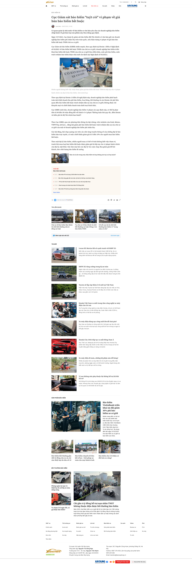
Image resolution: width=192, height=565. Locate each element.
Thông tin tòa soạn (122, 562)
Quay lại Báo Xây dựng (139, 561)
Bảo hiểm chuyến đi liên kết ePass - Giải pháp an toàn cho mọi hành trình (84, 458)
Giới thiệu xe (133, 531)
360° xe (53, 6)
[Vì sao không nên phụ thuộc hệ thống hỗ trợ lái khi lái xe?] (64, 383)
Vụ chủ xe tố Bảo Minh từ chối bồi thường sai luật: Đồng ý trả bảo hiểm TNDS (86, 227)
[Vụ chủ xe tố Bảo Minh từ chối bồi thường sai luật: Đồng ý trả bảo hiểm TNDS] (86, 216)
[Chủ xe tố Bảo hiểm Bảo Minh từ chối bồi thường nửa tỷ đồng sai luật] (62, 216)
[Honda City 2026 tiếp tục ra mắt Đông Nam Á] (64, 346)
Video (113, 6)
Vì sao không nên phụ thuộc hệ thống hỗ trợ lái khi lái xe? (99, 377)
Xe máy (64, 535)
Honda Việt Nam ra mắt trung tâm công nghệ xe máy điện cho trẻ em (99, 304)
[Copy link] (120, 200)
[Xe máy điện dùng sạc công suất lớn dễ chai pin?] (64, 328)
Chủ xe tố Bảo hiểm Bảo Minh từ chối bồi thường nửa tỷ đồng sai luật (62, 227)
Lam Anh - (59, 26)
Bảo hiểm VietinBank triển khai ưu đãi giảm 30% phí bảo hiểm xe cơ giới (111, 408)
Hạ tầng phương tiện (51, 531)
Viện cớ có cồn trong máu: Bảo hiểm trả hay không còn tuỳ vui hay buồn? (93, 155)
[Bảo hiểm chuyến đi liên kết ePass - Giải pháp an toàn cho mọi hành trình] (86, 446)
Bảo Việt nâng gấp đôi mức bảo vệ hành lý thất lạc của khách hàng (76, 178)
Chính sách (49, 527)
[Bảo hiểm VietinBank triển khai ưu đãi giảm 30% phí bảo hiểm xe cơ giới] (75, 416)
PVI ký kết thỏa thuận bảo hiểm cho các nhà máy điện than (74, 181)
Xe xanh (104, 6)
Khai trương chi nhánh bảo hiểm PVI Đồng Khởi (71, 185)
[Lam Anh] (52, 26)
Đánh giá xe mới (80, 527)
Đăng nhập (143, 2)
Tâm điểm (48, 539)
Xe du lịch (65, 527)
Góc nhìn (48, 535)
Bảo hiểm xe (94, 6)
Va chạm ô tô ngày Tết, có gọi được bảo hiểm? (60, 509)
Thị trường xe (64, 6)
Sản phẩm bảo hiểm (58, 398)
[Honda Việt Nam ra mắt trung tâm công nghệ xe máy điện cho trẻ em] (64, 310)
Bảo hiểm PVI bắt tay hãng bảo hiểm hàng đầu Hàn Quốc (74, 189)
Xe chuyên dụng (66, 531)
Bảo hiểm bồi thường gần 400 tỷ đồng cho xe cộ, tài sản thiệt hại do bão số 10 (61, 458)
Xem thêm (56, 192)
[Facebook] (107, 562)
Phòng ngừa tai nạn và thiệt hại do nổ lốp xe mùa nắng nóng (60, 488)
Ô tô (143, 527)
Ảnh (120, 6)
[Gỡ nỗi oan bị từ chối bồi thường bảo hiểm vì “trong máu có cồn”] (110, 216)
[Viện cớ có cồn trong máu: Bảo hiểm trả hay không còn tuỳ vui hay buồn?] (60, 158)
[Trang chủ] (46, 6)
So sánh (78, 531)
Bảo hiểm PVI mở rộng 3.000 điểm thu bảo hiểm (71, 174)
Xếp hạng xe (79, 535)
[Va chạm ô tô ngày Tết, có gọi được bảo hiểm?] (61, 499)
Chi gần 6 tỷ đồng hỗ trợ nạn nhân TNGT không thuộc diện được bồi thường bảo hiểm (96, 505)
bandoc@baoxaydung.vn (118, 555)
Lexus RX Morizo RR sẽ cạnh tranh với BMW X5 (97, 248)
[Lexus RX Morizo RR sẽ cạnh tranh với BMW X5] (64, 255)
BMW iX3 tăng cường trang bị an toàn (93, 267)
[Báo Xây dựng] (132, 6)
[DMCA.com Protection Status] (50, 554)
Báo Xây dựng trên (61, 200)
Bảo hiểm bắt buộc (59, 171)
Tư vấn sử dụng (94, 527)
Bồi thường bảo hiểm (59, 468)
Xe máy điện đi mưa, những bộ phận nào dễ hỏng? (98, 358)
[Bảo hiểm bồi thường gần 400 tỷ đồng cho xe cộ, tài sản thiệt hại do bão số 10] (62, 446)
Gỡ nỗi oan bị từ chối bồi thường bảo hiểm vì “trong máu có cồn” (108, 227)
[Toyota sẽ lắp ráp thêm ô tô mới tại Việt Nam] (64, 292)
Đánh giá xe (75, 6)
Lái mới (85, 6)
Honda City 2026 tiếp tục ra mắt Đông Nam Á (96, 340)
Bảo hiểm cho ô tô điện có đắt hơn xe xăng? (109, 457)
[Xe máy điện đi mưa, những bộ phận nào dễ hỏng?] (64, 365)
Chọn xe (92, 531)
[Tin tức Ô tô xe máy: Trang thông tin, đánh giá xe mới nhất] (50, 2)
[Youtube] (111, 562)
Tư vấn (132, 535)
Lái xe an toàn (94, 535)
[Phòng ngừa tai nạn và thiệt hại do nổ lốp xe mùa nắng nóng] (61, 477)
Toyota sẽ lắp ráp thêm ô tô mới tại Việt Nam (96, 285)
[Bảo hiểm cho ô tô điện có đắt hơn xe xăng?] (109, 446)
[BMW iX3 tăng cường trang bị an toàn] (64, 273)
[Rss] (113, 562)
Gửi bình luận (115, 235)
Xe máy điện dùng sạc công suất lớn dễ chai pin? (98, 321)
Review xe (133, 527)
